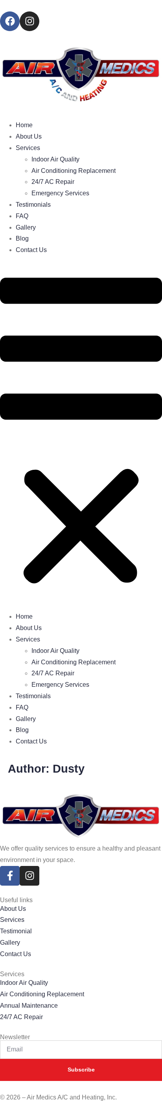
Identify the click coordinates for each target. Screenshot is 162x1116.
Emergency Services (60, 193)
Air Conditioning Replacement (73, 170)
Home (24, 125)
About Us (29, 136)
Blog (22, 238)
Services (28, 148)
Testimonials (33, 204)
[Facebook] (10, 21)
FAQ (22, 216)
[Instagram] (29, 21)
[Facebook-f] (10, 876)
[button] (81, 433)
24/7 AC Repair (52, 181)
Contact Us (31, 250)
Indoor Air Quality (55, 159)
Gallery (26, 227)
